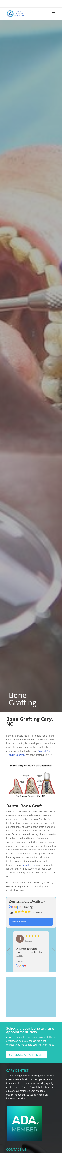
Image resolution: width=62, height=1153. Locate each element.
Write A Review (19, 922)
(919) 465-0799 (31, 2)
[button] (8, 951)
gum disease (28, 865)
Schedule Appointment (26, 1055)
